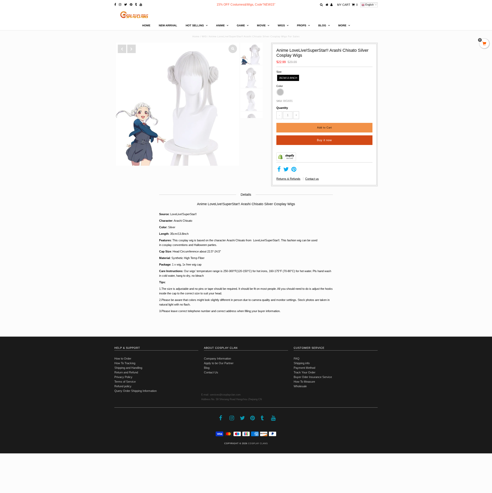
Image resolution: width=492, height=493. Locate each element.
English (369, 4)
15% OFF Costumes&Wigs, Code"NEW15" (246, 4)
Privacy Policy (123, 377)
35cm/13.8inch (288, 78)
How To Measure (304, 381)
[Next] (131, 49)
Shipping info (302, 363)
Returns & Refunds (288, 178)
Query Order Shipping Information (135, 390)
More (342, 25)
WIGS (281, 25)
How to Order (122, 358)
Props (301, 25)
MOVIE (261, 25)
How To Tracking (124, 363)
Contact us (312, 178)
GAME (241, 25)
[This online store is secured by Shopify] (286, 160)
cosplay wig (186, 240)
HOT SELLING (195, 25)
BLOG (322, 25)
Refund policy (122, 386)
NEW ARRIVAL (168, 25)
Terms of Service (125, 381)
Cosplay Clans (258, 443)
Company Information (217, 358)
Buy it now (324, 140)
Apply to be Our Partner (219, 363)
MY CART (347, 4)
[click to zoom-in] (233, 49)
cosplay (167, 244)
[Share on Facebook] (279, 170)
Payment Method (304, 367)
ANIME (220, 25)
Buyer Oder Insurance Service (313, 377)
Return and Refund (126, 372)
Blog (206, 367)
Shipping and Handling (128, 367)
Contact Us (211, 372)
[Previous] (122, 49)
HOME (146, 25)
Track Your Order (304, 372)
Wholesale (300, 386)
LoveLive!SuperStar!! (265, 240)
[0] (484, 44)
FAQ (296, 358)
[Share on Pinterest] (293, 170)
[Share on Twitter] (286, 170)
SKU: (279, 101)
